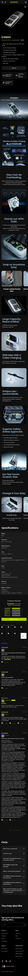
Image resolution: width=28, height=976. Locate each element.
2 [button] (12, 830)
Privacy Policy (19, 948)
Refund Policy (19, 956)
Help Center (4, 948)
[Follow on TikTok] (10, 961)
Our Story (18, 933)
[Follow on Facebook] (2, 961)
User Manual (4, 951)
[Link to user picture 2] (13, 726)
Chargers (3, 935)
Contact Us (18, 938)
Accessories (4, 941)
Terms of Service (19, 951)
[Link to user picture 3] (21, 726)
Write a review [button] (14, 619)
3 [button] (14, 830)
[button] (8, 608)
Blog (17, 935)
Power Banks (4, 933)
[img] (4, 647)
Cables (3, 938)
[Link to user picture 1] (5, 664)
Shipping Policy (19, 953)
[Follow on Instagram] (6, 961)
